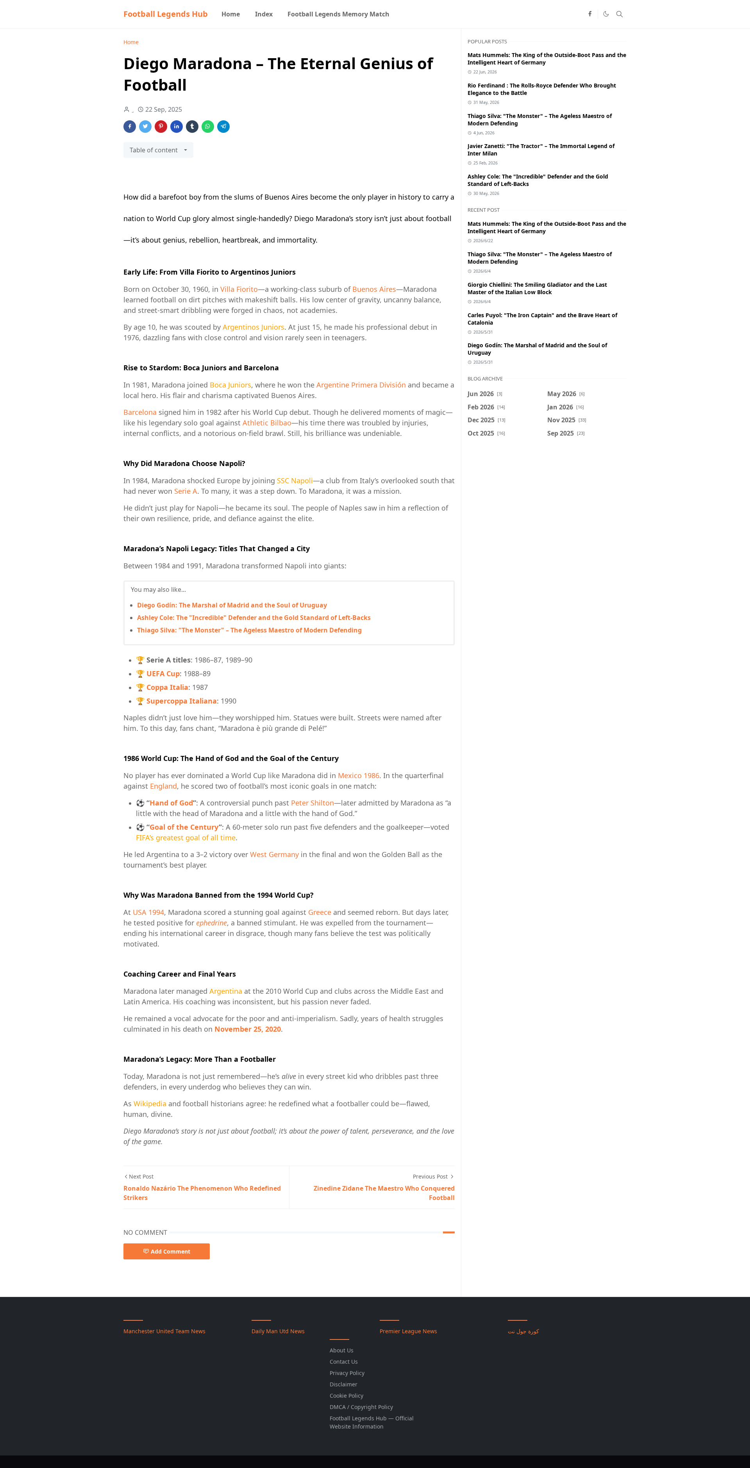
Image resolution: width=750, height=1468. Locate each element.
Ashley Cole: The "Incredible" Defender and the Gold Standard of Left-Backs (254, 617)
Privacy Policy (347, 1373)
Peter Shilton (312, 802)
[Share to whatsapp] (208, 126)
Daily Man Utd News (278, 1331)
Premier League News (408, 1331)
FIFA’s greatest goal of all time (186, 837)
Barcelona (140, 412)
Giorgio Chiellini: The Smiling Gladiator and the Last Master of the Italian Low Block (537, 288)
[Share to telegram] (223, 126)
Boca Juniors (230, 384)
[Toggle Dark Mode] (606, 13)
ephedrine (211, 922)
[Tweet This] (145, 126)
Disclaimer (343, 1384)
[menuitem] (230, 14)
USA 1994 (148, 912)
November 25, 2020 (247, 1029)
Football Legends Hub (165, 14)
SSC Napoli (295, 480)
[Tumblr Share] (192, 126)
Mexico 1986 (358, 775)
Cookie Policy (346, 1395)
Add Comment (170, 1251)
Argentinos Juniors (253, 327)
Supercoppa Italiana (181, 700)
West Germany (274, 854)
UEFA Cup (163, 673)
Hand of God (171, 802)
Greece (319, 912)
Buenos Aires (374, 289)
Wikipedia (150, 1103)
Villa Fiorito (239, 289)
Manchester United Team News (164, 1331)
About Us (342, 1350)
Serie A (185, 491)
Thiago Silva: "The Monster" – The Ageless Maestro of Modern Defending (249, 630)
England (163, 786)
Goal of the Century (184, 827)
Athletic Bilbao (267, 422)
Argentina (225, 991)
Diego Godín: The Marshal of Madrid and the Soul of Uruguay (232, 605)
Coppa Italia (167, 687)
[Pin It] (161, 126)
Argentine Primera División (361, 384)
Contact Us (344, 1361)
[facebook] (590, 14)
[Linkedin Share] (176, 126)
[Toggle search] (619, 14)
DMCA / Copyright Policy (361, 1407)
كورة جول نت (523, 1331)
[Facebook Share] (129, 126)
